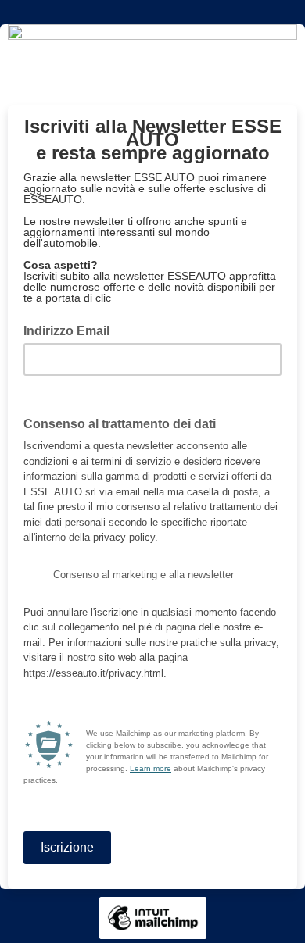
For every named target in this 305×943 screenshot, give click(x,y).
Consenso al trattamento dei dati (124, 422)
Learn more (150, 768)
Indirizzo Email (71, 329)
